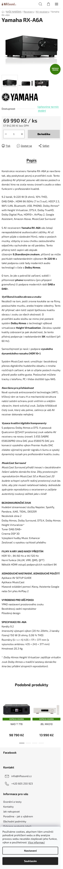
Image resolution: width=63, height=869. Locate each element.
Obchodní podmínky (14, 821)
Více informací (36, 842)
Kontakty (8, 806)
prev (3, 707)
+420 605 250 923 (22, 783)
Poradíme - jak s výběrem (18, 816)
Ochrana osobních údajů (17, 826)
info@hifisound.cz (21, 776)
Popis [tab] (31, 160)
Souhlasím (30, 861)
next (59, 707)
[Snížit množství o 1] (5, 134)
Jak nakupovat (11, 811)
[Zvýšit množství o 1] (22, 134)
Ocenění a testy (12, 801)
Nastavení (30, 850)
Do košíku (43, 134)
